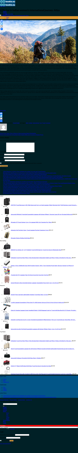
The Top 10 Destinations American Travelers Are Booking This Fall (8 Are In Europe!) (25, 181)
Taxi (7, 18)
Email (2, 157)
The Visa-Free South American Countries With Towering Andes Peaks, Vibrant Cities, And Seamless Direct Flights (32, 186)
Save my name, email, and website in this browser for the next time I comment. (22, 163)
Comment (3, 151)
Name (2, 154)
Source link (3, 110)
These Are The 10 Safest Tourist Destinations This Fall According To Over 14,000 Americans (27, 190)
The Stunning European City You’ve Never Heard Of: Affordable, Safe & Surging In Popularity (27, 189)
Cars (7, 20)
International (36, 123)
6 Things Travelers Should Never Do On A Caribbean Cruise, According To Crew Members (26, 184)
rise (41, 123)
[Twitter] (39, 116)
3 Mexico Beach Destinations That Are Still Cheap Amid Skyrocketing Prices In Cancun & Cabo (27, 187)
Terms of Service (4, 399)
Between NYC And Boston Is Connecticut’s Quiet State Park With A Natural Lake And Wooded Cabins (29, 173)
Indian (30, 123)
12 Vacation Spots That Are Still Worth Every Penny (16, 193)
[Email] (39, 118)
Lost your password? (5, 443)
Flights (5, 12)
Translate (12, 429)
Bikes (7, 418)
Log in (11, 440)
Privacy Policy (13, 399)
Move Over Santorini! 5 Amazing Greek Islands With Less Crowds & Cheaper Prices (21, 134)
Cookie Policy (21, 399)
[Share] (39, 121)
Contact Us (6, 382)
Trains (7, 417)
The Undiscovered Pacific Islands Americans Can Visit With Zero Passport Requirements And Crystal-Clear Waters (33, 177)
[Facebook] (39, 113)
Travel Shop (6, 420)
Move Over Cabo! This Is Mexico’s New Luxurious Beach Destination (18, 133)
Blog (4, 380)
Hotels (5, 390)
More (4, 411)
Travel (44, 123)
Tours (7, 17)
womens (48, 123)
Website (2, 160)
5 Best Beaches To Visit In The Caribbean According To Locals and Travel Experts (24, 171)
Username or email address (7, 434)
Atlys (27, 123)
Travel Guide (2, 6)
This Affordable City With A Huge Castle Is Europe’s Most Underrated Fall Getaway (25, 174)
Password (3, 437)
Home (4, 379)
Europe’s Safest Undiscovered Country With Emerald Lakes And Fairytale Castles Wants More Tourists (29, 191)
